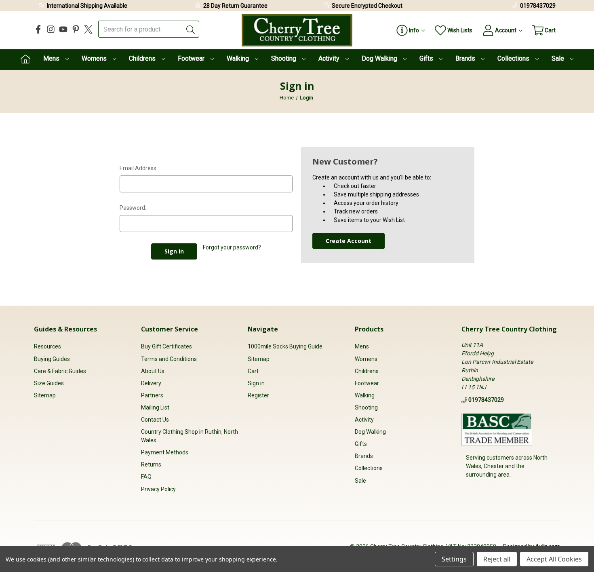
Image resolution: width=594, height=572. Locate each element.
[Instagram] (50, 29)
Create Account (348, 241)
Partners (152, 395)
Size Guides (49, 383)
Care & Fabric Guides (60, 371)
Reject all (496, 559)
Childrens (143, 58)
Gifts (427, 58)
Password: (133, 208)
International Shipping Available (87, 5)
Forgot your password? (232, 247)
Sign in (256, 383)
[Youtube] (63, 29)
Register (258, 395)
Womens (95, 58)
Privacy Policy (158, 489)
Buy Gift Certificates (166, 346)
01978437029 (538, 5)
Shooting (284, 58)
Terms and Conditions (169, 359)
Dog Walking (380, 58)
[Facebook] (38, 29)
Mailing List (155, 407)
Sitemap (45, 395)
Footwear (192, 58)
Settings (454, 559)
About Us (152, 371)
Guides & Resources (65, 329)
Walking (239, 58)
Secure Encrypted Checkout (367, 5)
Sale (559, 58)
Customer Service (169, 329)
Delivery (151, 383)
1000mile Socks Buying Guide (285, 346)
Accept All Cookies (554, 559)
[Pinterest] (76, 29)
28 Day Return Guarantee (235, 5)
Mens (52, 58)
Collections (514, 58)
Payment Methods (164, 452)
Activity (329, 58)
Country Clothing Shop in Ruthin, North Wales (189, 435)
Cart (253, 371)
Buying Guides (52, 359)
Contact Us (155, 419)
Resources (47, 346)
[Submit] (190, 29)
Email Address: (139, 168)
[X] (88, 29)
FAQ (146, 476)
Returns (151, 464)
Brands (466, 58)
